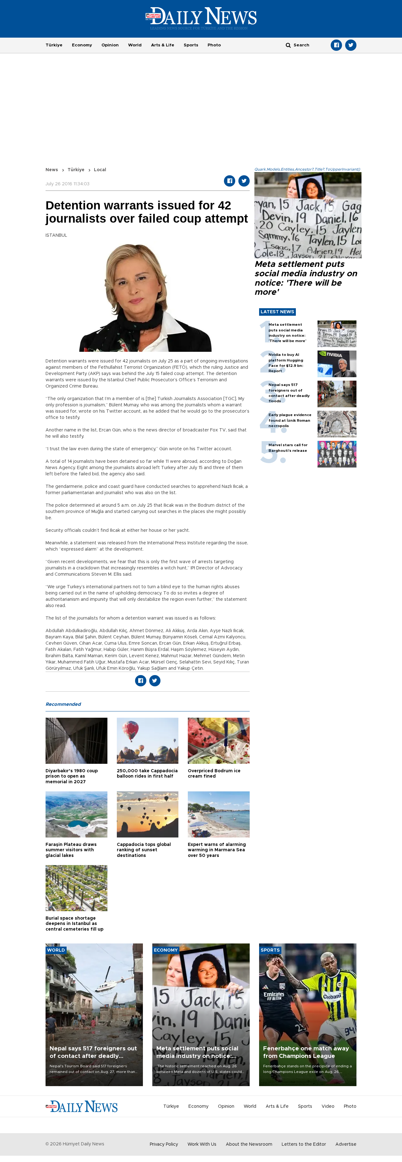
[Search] (288, 45)
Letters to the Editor (304, 1144)
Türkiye (54, 45)
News (52, 170)
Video (328, 1106)
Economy (82, 45)
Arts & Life (162, 45)
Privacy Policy (164, 1144)
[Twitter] (350, 45)
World (135, 45)
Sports (191, 45)
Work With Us (201, 1144)
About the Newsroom (249, 1144)
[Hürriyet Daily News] (201, 18)
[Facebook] (336, 45)
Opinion (110, 45)
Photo (214, 45)
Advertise (345, 1144)
